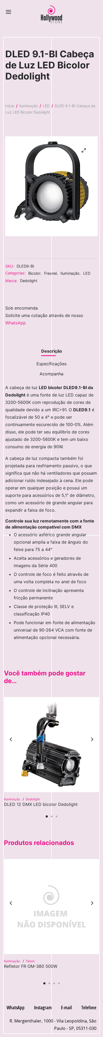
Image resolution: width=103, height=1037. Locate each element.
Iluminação (28, 106)
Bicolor (34, 273)
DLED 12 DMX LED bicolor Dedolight (41, 804)
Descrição (51, 351)
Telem (30, 961)
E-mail (66, 1007)
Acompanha (51, 373)
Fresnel (50, 273)
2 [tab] (52, 816)
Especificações (51, 363)
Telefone (88, 1007)
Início (9, 106)
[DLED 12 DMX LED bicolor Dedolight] (51, 744)
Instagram (43, 1007)
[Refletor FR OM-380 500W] (51, 906)
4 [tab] (59, 983)
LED (46, 106)
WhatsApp (15, 322)
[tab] (51, 351)
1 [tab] (47, 816)
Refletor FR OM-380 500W (30, 966)
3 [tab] (56, 816)
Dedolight (28, 280)
